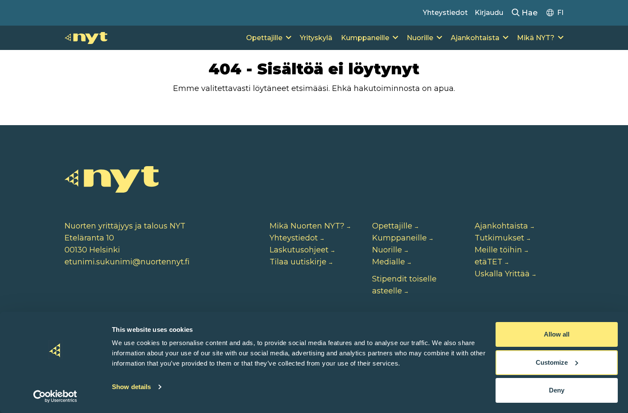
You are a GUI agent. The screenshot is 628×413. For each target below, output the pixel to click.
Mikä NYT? (536, 38)
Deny (556, 390)
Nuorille (420, 38)
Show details (131, 386)
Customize (552, 362)
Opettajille (264, 38)
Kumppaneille (365, 38)
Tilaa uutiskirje (298, 262)
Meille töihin (498, 250)
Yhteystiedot (445, 13)
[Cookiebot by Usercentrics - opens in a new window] (55, 396)
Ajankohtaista (475, 38)
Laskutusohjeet (299, 250)
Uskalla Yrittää (502, 273)
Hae (528, 13)
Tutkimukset (499, 238)
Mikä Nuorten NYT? (307, 226)
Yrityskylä (316, 38)
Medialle (388, 262)
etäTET (488, 262)
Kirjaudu (489, 13)
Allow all (556, 334)
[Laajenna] (288, 38)
